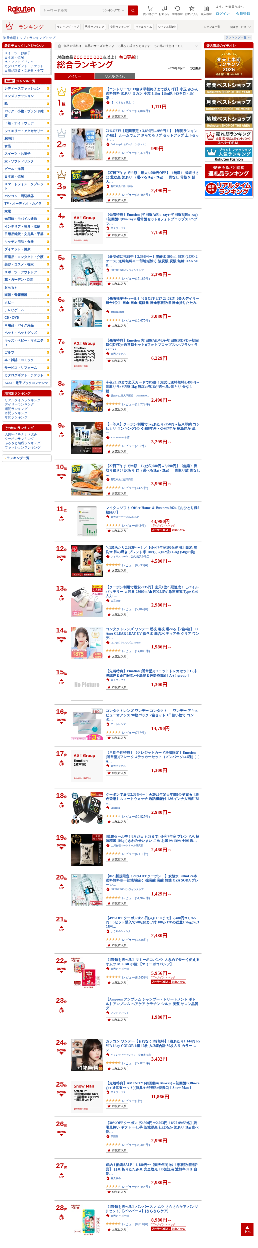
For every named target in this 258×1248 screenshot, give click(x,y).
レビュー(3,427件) (135, 488)
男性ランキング (94, 26)
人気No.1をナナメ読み (21, 434)
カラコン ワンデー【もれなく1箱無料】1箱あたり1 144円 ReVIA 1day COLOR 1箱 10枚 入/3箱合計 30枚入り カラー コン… (153, 1045)
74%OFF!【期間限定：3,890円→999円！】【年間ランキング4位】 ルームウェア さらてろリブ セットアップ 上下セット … (152, 135)
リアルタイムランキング (22, 400)
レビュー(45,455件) (136, 1187)
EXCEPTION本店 (120, 437)
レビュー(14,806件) (136, 651)
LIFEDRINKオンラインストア (127, 270)
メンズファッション (19, 96)
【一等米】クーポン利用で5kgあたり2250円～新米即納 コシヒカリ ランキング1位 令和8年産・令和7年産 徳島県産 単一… (153, 428)
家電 (7, 211)
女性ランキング (120, 26)
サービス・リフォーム (20, 368)
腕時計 (9, 138)
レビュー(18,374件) (136, 153)
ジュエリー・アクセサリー (24, 131)
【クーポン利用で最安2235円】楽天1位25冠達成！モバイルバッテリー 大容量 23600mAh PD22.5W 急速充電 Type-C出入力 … (152, 591)
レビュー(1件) (132, 1101)
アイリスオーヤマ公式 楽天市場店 (130, 556)
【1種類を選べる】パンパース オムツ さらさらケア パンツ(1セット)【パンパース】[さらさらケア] (152, 1209)
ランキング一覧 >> (238, 37)
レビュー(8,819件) (135, 1224)
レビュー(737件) (134, 733)
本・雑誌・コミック (19, 360)
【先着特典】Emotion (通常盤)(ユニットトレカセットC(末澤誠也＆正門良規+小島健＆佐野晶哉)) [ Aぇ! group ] (151, 673)
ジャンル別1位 (167, 26)
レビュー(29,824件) (136, 1063)
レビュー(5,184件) (135, 609)
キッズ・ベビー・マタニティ (24, 343)
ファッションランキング (22, 447)
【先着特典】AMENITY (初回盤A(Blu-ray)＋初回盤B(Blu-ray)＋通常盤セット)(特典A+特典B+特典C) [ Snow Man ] (153, 1085)
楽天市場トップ (14, 38)
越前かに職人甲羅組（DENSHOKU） (131, 395)
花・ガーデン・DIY (18, 279)
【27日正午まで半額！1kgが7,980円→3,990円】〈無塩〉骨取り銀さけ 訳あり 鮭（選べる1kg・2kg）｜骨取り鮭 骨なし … (153, 470)
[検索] (133, 10)
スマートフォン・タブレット (24, 186)
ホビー (9, 302)
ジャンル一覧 (212, 26)
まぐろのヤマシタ (121, 931)
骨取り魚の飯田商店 (122, 186)
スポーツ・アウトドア (20, 272)
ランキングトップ (68, 26)
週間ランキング (16, 409)
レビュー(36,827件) (136, 816)
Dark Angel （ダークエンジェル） (129, 144)
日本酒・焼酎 (14, 57)
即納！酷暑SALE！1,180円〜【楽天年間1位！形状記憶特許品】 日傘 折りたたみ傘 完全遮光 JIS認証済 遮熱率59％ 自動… (152, 1169)
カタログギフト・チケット (24, 66)
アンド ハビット (120, 1012)
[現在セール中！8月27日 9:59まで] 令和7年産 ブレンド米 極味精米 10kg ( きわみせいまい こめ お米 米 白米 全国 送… (152, 838)
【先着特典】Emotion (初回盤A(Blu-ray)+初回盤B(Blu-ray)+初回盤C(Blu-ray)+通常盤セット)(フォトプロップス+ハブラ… (152, 219)
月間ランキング (16, 413)
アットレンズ (118, 724)
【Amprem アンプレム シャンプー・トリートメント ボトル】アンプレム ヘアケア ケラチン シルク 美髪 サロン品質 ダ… (152, 1003)
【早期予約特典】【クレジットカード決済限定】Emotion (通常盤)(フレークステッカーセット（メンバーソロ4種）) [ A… (152, 756)
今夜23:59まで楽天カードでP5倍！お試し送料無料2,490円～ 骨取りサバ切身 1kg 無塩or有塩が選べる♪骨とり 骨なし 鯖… (153, 386)
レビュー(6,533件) (135, 565)
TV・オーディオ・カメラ (23, 203)
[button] (164, 10)
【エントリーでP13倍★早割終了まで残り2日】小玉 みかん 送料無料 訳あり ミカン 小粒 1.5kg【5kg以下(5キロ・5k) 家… (152, 93)
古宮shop (115, 600)
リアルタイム (144, 26)
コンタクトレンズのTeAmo (125, 642)
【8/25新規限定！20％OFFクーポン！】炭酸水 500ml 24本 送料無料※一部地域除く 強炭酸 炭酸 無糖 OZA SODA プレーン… (152, 880)
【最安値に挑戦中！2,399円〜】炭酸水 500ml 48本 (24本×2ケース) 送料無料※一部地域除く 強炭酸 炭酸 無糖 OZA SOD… (152, 260)
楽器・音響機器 (15, 295)
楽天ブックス (118, 228)
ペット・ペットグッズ (20, 333)
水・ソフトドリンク (19, 62)
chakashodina (117, 311)
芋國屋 (114, 1136)
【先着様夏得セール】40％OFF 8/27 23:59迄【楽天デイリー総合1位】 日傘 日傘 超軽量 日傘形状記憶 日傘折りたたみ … (152, 302)
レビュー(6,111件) (135, 854)
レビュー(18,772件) (136, 404)
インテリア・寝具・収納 (22, 226)
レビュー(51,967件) (136, 898)
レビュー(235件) (134, 446)
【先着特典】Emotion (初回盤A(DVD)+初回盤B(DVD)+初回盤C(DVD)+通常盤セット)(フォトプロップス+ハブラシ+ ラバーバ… (152, 344)
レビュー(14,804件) (136, 111)
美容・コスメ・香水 (19, 264)
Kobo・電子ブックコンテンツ (26, 383)
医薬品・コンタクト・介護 (24, 257)
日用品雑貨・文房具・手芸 (24, 70)
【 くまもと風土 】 (123, 102)
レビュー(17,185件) (136, 278)
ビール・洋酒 (14, 169)
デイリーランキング (19, 404)
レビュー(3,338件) (135, 940)
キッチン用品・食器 (19, 242)
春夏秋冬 (116, 1178)
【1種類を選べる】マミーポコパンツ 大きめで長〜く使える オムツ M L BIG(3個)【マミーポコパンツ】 (153, 962)
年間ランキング (16, 417)
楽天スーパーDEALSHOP (125, 516)
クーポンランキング (19, 439)
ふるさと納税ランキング (22, 443)
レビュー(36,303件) (136, 1145)
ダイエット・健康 (17, 249)
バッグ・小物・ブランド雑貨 (24, 113)
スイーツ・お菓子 (17, 53)
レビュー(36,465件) (136, 195)
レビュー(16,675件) (136, 320)
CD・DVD (11, 317)
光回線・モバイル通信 (20, 219)
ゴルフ (9, 352)
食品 (7, 146)
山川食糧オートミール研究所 (127, 845)
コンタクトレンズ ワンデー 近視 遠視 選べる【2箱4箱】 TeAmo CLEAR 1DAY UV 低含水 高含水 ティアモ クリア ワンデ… (152, 633)
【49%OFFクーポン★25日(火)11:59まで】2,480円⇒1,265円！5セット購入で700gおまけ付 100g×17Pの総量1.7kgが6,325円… (152, 922)
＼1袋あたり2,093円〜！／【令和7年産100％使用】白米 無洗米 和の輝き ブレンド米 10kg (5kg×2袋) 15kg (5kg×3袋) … (153, 549)
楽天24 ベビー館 (120, 968)
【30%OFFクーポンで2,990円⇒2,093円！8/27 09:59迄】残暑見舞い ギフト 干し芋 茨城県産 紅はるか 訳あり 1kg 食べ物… (152, 1127)
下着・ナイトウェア (19, 123)
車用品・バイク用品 (19, 325)
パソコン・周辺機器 (19, 196)
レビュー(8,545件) (135, 977)
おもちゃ (11, 287)
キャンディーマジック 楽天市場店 (131, 1054)
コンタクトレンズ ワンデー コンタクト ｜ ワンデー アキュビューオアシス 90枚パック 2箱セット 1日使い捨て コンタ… (152, 715)
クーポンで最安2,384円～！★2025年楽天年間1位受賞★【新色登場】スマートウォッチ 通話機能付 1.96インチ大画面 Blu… (153, 798)
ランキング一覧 (18, 458)
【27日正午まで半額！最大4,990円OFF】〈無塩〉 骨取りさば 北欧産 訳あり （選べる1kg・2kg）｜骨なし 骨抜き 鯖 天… (152, 177)
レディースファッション (22, 88)
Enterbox (115, 807)
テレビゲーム (14, 310)
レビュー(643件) (134, 525)
